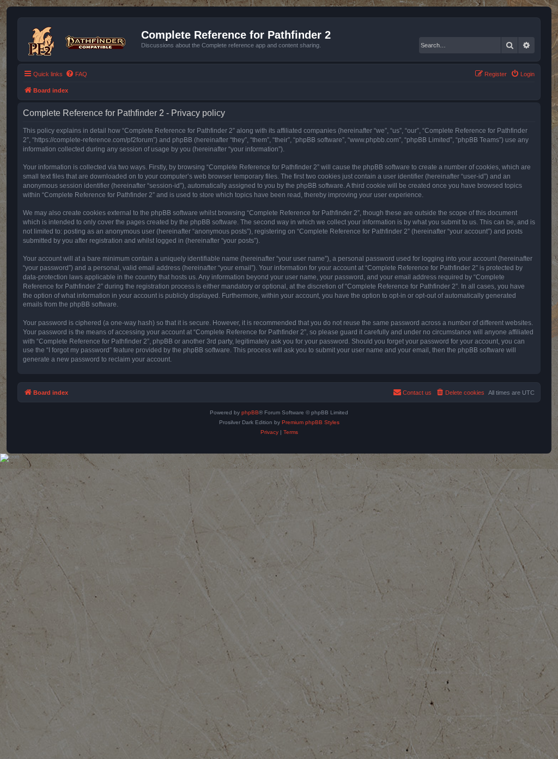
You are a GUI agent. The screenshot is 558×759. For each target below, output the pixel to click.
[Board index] (81, 39)
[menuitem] (76, 74)
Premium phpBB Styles (310, 422)
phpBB (250, 412)
